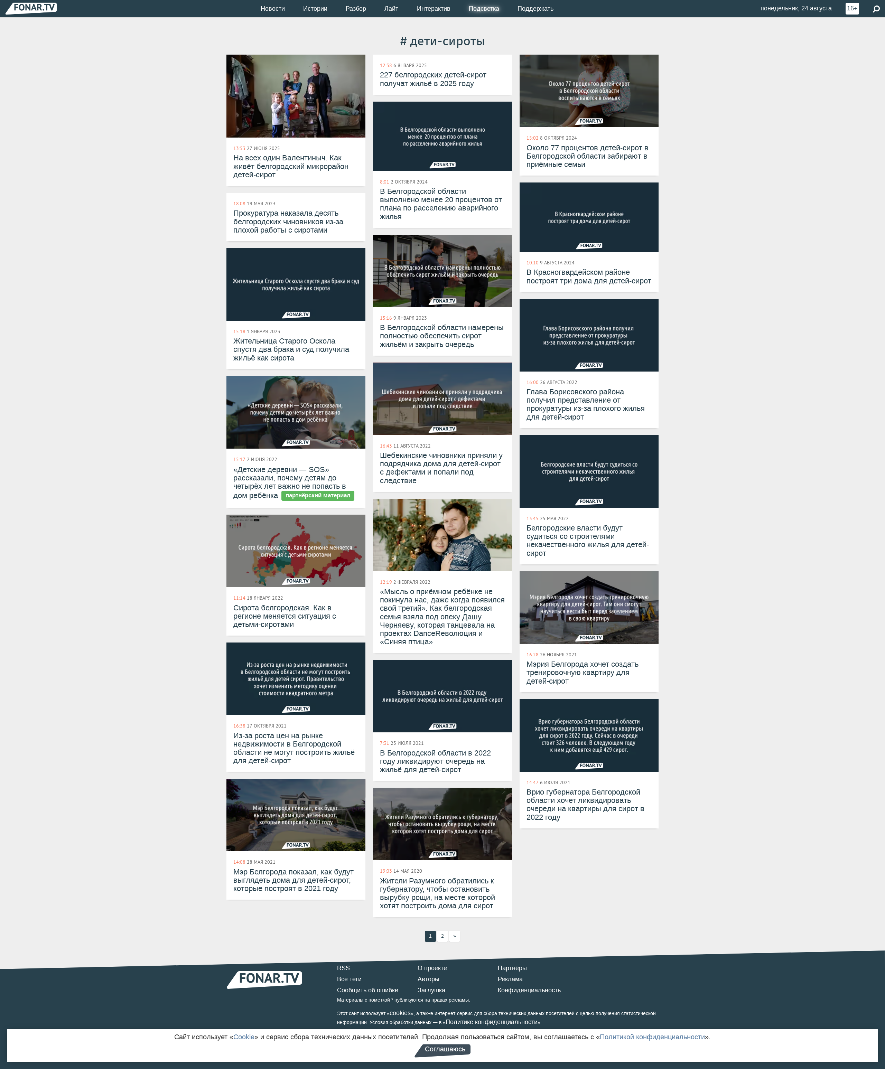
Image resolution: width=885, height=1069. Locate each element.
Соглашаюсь (445, 1048)
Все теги (349, 979)
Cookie (243, 1036)
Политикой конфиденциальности (652, 1036)
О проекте (432, 968)
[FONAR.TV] (31, 8)
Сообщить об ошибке (367, 990)
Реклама (510, 979)
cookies (400, 1013)
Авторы (428, 979)
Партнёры (512, 968)
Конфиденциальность (529, 990)
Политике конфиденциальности (492, 1022)
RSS (343, 968)
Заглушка (431, 990)
